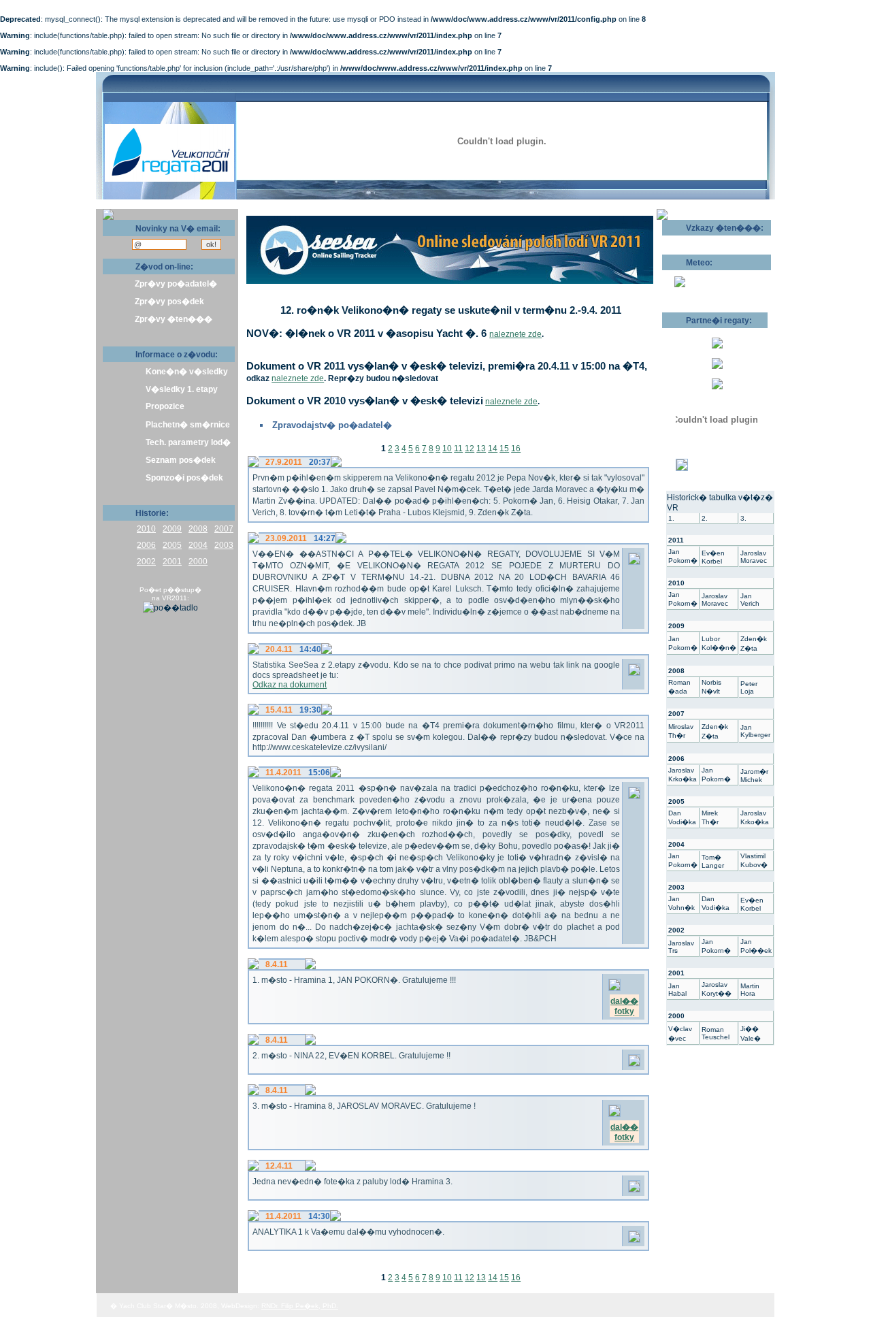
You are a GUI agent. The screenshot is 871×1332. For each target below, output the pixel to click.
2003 (223, 545)
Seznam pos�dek (181, 460)
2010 (146, 529)
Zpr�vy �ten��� (173, 319)
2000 (198, 561)
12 (469, 448)
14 (492, 448)
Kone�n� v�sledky (187, 371)
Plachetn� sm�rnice (188, 424)
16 (516, 448)
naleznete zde (515, 334)
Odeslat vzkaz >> (706, 240)
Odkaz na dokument (289, 684)
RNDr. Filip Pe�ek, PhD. (299, 1306)
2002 (146, 561)
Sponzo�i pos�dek (184, 478)
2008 (198, 529)
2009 (172, 529)
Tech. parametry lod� (188, 442)
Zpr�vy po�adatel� (176, 284)
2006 (146, 545)
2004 (198, 545)
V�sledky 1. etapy (182, 389)
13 (481, 448)
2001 (172, 561)
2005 (172, 545)
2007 (223, 529)
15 (504, 448)
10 (447, 448)
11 (458, 448)
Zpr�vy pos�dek (169, 301)
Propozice (165, 406)
